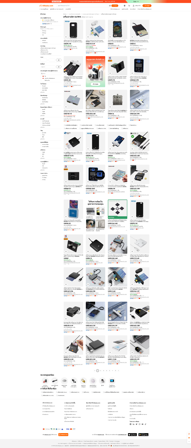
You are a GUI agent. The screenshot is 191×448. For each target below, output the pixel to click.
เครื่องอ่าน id (125, 128)
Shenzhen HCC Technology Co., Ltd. (138, 48)
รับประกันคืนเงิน (68, 408)
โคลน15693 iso (133, 125)
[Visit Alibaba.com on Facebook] (130, 424)
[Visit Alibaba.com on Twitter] (136, 424)
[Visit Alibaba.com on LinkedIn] (133, 424)
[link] (189, 434)
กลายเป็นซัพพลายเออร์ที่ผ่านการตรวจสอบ (138, 415)
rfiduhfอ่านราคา (61, 395)
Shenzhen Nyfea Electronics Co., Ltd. (116, 226)
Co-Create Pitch (46, 408)
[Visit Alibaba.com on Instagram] (139, 424)
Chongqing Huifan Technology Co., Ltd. (117, 46)
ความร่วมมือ (132, 418)
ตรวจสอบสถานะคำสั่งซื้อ (135, 411)
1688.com (80, 441)
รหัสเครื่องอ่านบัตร (96, 392)
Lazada (95, 441)
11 (115, 370)
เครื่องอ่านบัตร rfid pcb (62, 392)
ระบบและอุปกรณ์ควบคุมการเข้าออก (90, 14)
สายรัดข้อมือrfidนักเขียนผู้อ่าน (71, 125)
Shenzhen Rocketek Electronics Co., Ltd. (95, 51)
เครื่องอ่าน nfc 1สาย (102, 128)
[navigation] (50, 193)
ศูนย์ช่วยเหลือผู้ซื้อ (112, 406)
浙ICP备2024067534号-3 (133, 445)
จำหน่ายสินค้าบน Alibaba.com (136, 406)
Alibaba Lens (47, 434)
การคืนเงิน (110, 414)
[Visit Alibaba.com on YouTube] (142, 424)
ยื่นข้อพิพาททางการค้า (113, 411)
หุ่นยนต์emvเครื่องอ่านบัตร (128, 392)
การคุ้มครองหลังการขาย (69, 414)
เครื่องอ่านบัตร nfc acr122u (48, 395)
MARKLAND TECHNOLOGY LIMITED (72, 120)
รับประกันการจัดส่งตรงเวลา (70, 411)
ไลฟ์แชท (110, 408)
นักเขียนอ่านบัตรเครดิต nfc (48, 392)
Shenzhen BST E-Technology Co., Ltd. (94, 116)
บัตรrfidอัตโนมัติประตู (114, 128)
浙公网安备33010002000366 (120, 445)
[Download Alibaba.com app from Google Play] (143, 434)
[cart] (129, 5)
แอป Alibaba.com (122, 434)
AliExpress (74, 441)
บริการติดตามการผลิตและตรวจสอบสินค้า (72, 418)
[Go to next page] (118, 370)
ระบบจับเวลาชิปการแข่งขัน (86, 125)
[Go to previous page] (94, 370)
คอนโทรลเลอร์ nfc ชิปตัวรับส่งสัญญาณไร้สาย (117, 125)
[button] (110, 6)
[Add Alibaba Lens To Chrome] (63, 434)
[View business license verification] (109, 446)
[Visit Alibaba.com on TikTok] (145, 424)
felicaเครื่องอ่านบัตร (100, 125)
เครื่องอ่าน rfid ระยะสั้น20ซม (71, 128)
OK (58, 60)
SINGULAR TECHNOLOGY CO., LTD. (116, 83)
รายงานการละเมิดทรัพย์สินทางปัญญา (116, 417)
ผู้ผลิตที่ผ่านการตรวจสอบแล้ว (92, 406)
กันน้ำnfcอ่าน (86, 392)
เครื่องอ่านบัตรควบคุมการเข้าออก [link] (108, 14)
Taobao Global (101, 441)
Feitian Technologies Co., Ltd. (70, 48)
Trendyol (111, 441)
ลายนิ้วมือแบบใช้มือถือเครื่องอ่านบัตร (112, 392)
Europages (117, 441)
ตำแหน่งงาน (45, 414)
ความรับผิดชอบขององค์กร (48, 411)
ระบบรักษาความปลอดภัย (74, 14)
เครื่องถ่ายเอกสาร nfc (75, 392)
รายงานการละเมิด (112, 420)
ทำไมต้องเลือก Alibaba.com (49, 406)
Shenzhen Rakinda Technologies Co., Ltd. (139, 85)
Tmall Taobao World (88, 441)
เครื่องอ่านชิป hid (141, 392)
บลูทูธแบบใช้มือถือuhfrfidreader (87, 128)
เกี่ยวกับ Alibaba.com (47, 402)
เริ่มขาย (131, 408)
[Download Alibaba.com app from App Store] (132, 434)
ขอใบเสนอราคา (89, 408)
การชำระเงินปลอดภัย (69, 406)
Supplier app (101, 434)
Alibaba (64, 14)
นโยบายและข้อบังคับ (69, 421)
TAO (107, 441)
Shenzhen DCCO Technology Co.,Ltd (72, 85)
